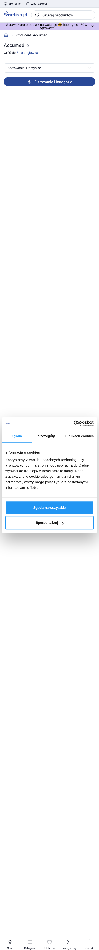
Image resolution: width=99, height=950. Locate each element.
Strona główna (27, 53)
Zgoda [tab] (17, 436)
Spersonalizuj (47, 523)
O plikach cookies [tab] (79, 436)
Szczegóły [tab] (46, 436)
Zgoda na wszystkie (49, 508)
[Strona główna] (6, 35)
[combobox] (63, 15)
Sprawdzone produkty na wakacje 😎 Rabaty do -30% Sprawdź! (46, 26)
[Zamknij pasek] (92, 26)
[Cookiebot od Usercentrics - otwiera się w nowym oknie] (73, 423)
